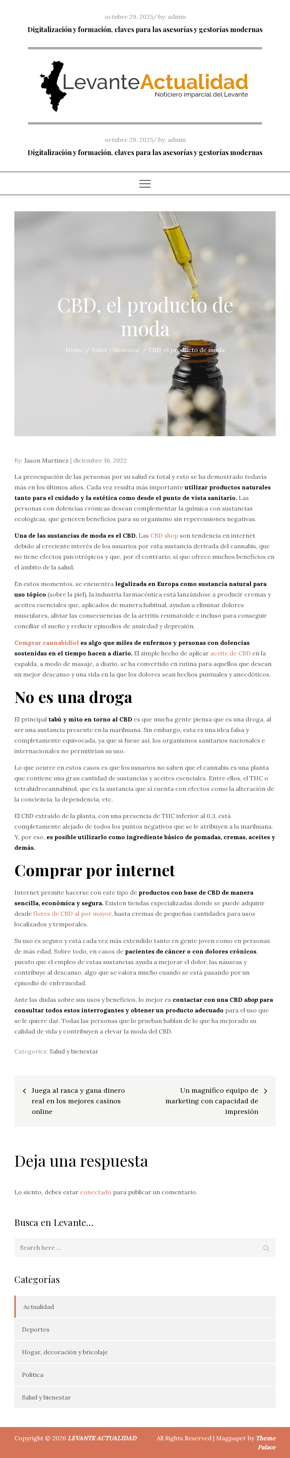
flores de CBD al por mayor (72, 913)
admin (177, 16)
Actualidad (38, 1306)
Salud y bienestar (74, 1051)
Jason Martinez (46, 460)
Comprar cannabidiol (46, 642)
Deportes (35, 1329)
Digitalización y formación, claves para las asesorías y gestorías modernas (145, 29)
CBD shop (164, 535)
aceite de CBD (230, 653)
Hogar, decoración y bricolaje (65, 1352)
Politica (32, 1374)
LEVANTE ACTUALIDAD (102, 1438)
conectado (95, 1192)
